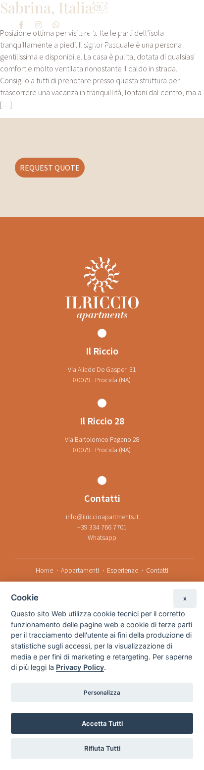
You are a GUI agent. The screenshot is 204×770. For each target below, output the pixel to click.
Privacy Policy (80, 667)
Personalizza (102, 692)
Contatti (157, 570)
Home (44, 570)
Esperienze (122, 570)
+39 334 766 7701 (102, 527)
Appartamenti (80, 570)
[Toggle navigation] (176, 24)
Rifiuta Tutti (102, 748)
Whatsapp (102, 537)
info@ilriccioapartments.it (102, 516)
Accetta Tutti (102, 723)
